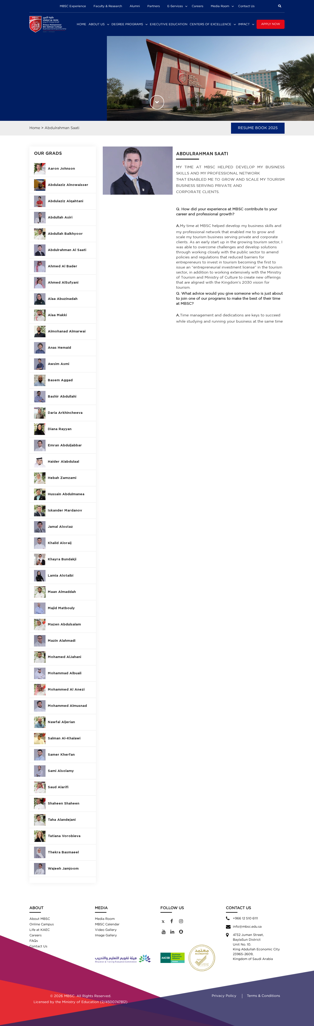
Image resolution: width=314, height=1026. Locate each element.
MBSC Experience (73, 6)
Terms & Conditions (263, 995)
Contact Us (246, 6)
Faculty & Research (108, 6)
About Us (96, 24)
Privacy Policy (224, 995)
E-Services (175, 6)
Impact (244, 24)
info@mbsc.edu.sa (247, 926)
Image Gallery (106, 935)
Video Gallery (106, 930)
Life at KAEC (39, 930)
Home (81, 24)
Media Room (220, 6)
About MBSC (39, 919)
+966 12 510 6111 (245, 918)
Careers (197, 6)
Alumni (135, 6)
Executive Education (168, 24)
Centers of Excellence (210, 24)
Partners (153, 6)
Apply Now (270, 24)
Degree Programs (127, 24)
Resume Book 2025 (258, 128)
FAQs (33, 941)
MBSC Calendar (107, 924)
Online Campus (41, 924)
